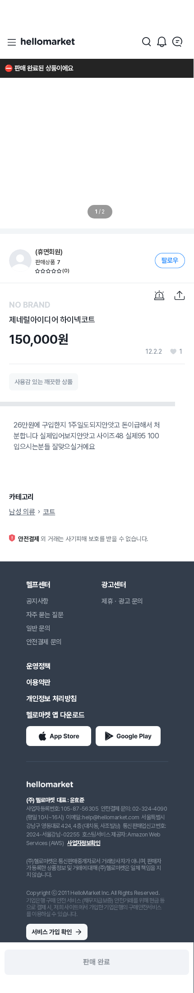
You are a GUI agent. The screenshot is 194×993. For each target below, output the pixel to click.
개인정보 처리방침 (51, 698)
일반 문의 (38, 628)
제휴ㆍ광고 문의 (122, 601)
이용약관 (38, 682)
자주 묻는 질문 (45, 615)
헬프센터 (38, 584)
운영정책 (38, 666)
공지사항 (37, 601)
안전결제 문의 (44, 642)
